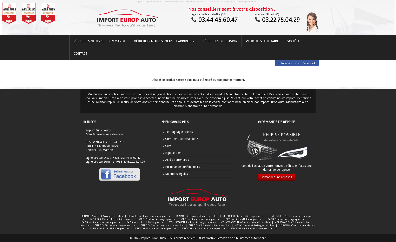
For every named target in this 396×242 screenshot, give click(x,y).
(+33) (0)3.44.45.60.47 (126, 158)
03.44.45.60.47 (218, 19)
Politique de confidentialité (182, 167)
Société (293, 41)
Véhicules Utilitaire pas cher (197, 215)
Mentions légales (176, 174)
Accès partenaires (176, 160)
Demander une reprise (275, 177)
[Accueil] (127, 18)
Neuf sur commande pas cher (150, 215)
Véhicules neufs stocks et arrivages (164, 41)
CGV (167, 146)
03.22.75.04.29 (281, 19)
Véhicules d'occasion (220, 41)
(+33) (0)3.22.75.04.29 (130, 161)
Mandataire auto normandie (203, 106)
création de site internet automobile (242, 238)
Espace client (173, 153)
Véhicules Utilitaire (262, 41)
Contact (80, 53)
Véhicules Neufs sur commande (100, 41)
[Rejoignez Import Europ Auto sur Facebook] (120, 174)
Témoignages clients (178, 132)
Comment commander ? (181, 139)
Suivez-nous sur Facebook (298, 63)
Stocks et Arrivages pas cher (102, 215)
